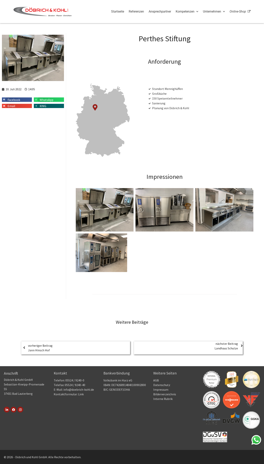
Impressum (160, 389)
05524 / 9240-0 (74, 380)
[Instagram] (20, 409)
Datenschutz (161, 385)
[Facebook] (13, 409)
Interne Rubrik (163, 399)
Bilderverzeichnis (164, 394)
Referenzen (136, 11)
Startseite (117, 11)
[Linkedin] (7, 409)
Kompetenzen (185, 11)
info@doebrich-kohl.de (78, 389)
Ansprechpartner (160, 11)
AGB (156, 380)
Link (80, 394)
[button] (17, 99)
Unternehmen (212, 11)
